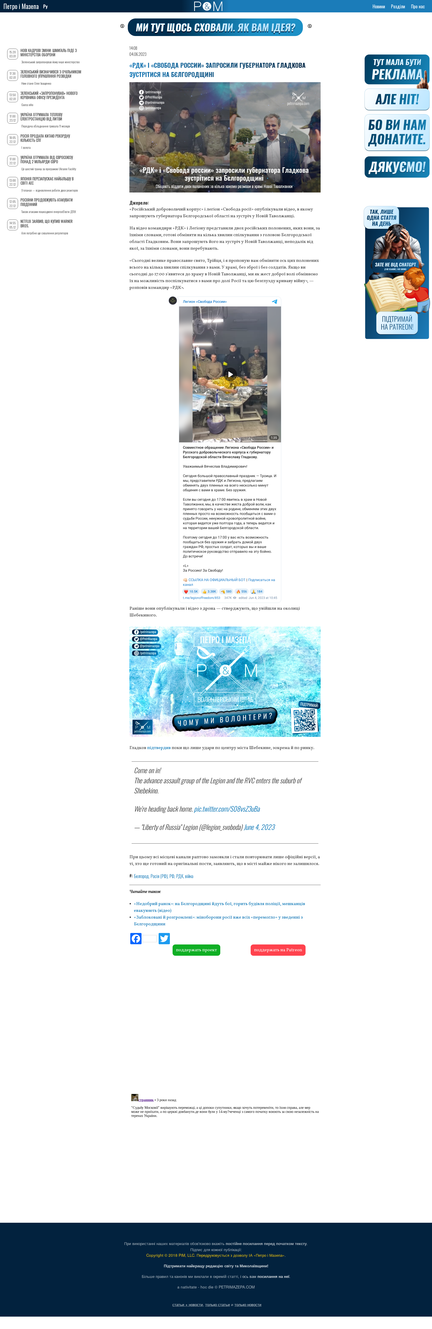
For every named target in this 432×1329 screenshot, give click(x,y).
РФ (171, 876)
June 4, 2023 (259, 827)
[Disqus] (225, 1024)
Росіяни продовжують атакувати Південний (46, 202)
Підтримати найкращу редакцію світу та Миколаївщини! (216, 1265)
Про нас (418, 6)
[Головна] (208, 6)
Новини (379, 6)
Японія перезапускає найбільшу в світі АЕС (47, 181)
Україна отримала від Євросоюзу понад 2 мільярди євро (46, 159)
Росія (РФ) (159, 876)
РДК (179, 876)
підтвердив (159, 748)
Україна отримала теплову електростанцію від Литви (41, 117)
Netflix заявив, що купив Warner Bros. (46, 223)
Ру (45, 6)
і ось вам (264, 1276)
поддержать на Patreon (278, 950)
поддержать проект (196, 950)
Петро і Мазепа (21, 6)
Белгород (141, 876)
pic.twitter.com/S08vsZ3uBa (227, 809)
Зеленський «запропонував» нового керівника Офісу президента (49, 95)
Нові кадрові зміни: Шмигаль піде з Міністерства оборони (48, 52)
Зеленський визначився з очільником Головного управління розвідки (50, 74)
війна (189, 876)
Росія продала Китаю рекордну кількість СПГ (45, 138)
